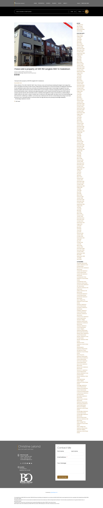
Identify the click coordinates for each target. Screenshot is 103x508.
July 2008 (79, 257)
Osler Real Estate (81, 379)
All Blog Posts (80, 24)
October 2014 (80, 221)
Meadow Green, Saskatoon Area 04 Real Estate (82, 344)
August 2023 (79, 91)
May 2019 (79, 137)
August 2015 (79, 206)
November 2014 (80, 219)
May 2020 (79, 119)
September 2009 (81, 253)
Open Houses (80, 28)
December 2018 (80, 145)
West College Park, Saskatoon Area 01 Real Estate (82, 423)
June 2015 (79, 209)
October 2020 (80, 111)
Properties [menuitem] (41, 3)
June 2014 (79, 225)
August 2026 (80, 36)
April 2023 (79, 97)
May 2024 (79, 77)
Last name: (74, 451)
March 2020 (79, 122)
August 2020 (80, 114)
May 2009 (79, 254)
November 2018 (80, 146)
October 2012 (80, 236)
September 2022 (81, 108)
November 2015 (80, 201)
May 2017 (79, 173)
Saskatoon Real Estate (82, 402)
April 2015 (79, 212)
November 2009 (80, 250)
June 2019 (79, 135)
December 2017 (80, 163)
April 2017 (79, 175)
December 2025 (80, 48)
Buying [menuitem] (48, 3)
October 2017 (80, 166)
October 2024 (80, 70)
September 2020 (81, 112)
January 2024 (80, 83)
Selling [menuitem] (54, 3)
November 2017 (80, 164)
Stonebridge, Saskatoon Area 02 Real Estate (27, 73)
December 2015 (80, 199)
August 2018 (79, 151)
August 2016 (79, 187)
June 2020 (79, 117)
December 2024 (81, 67)
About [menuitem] (65, 3)
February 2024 (80, 82)
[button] (20, 463)
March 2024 (79, 80)
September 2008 (81, 256)
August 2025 (80, 54)
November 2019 (80, 128)
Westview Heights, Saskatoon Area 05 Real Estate (82, 431)
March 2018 (79, 158)
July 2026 (79, 38)
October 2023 (80, 88)
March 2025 (79, 62)
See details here (18, 83)
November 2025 (80, 50)
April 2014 (79, 228)
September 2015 (81, 204)
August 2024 (80, 73)
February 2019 (80, 141)
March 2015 (79, 213)
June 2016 (79, 190)
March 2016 (79, 195)
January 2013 (80, 235)
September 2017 (81, 167)
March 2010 (79, 245)
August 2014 (79, 224)
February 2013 (80, 233)
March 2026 (79, 44)
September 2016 (81, 186)
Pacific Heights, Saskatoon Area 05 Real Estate (82, 382)
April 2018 (79, 157)
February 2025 (80, 64)
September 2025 (81, 53)
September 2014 (81, 222)
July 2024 (79, 74)
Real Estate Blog (80, 29)
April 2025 (79, 61)
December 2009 (80, 248)
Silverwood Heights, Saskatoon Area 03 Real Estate (82, 408)
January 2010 (80, 247)
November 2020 (80, 109)
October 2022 (80, 106)
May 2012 (79, 241)
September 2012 (80, 238)
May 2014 (79, 227)
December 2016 (80, 181)
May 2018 (79, 155)
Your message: (61, 463)
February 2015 (80, 215)
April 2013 (79, 232)
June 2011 (79, 244)
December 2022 (80, 103)
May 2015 (79, 210)
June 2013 (79, 230)
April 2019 (79, 138)
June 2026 (79, 39)
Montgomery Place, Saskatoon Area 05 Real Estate (82, 352)
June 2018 (79, 154)
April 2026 (79, 42)
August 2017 (79, 169)
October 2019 (80, 129)
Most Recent (80, 35)
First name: (60, 451)
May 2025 (79, 59)
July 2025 (79, 56)
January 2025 (80, 65)
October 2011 (80, 242)
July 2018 (79, 152)
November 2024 (80, 68)
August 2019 (79, 132)
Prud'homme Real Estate (82, 391)
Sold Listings (79, 31)
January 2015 (80, 216)
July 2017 (79, 170)
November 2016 (80, 183)
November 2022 (80, 105)
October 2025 (80, 51)
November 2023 (80, 86)
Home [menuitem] (35, 3)
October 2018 (80, 148)
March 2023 (79, 99)
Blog (59, 3)
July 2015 (79, 207)
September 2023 (81, 90)
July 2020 (79, 115)
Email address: (61, 457)
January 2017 (80, 180)
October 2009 (80, 251)
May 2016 (79, 192)
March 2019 (79, 140)
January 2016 (80, 198)
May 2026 (79, 41)
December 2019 (80, 126)
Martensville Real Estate (82, 332)
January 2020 (80, 125)
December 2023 (80, 85)
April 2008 (79, 259)
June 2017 (79, 172)
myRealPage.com (53, 492)
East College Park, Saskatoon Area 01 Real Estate (82, 301)
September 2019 (80, 131)
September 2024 (81, 71)
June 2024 (79, 76)
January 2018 (80, 161)
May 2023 (79, 96)
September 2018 (81, 149)
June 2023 (79, 94)
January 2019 (80, 143)
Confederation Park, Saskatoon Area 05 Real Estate (82, 278)
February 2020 (80, 123)
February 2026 (80, 45)
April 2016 (79, 193)
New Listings (79, 26)
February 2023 (80, 100)
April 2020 (79, 120)
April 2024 (79, 79)
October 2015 (80, 202)
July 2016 (79, 189)
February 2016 (80, 196)
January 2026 (80, 47)
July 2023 (79, 93)
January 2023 (80, 102)
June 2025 (79, 57)
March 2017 (79, 177)
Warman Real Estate (81, 417)
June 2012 (79, 239)
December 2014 (80, 218)
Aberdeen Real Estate (82, 263)
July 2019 (79, 134)
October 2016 (80, 184)
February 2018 (80, 160)
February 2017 (80, 178)
